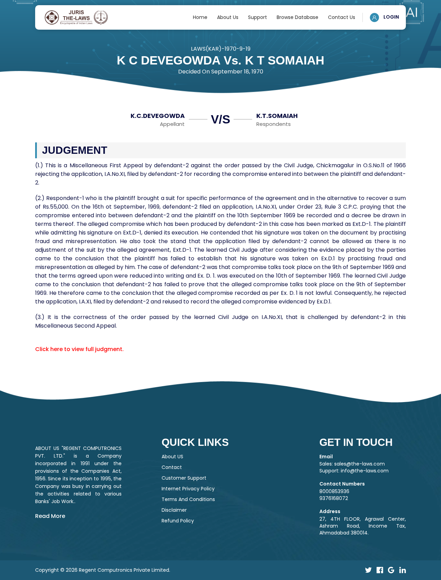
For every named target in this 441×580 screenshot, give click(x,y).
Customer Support (184, 478)
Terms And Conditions (188, 499)
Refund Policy (178, 520)
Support (257, 17)
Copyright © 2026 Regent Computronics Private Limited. (102, 570)
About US (172, 456)
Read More (50, 516)
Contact (172, 467)
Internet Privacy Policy (188, 488)
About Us (227, 17)
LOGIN (390, 16)
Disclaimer (174, 510)
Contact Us (341, 17)
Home (200, 17)
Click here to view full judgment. (79, 349)
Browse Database (297, 17)
